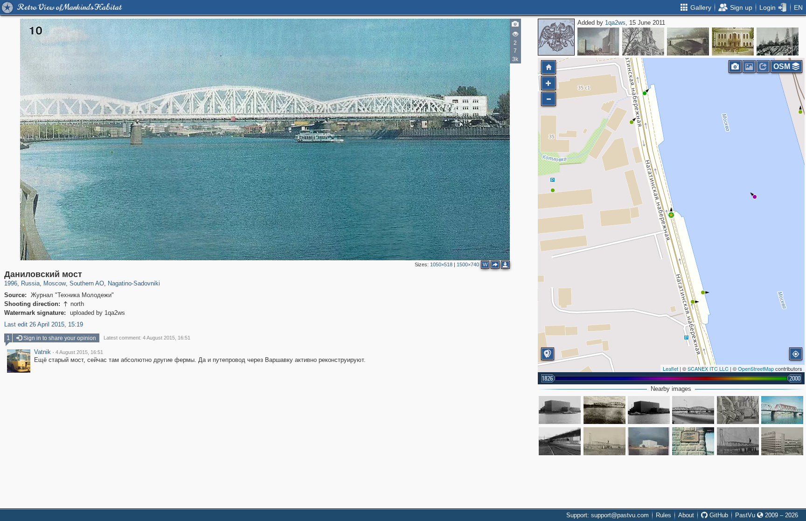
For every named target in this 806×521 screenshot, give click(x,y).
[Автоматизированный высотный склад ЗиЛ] (560, 410)
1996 (10, 283)
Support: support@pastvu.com (607, 515)
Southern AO (86, 283)
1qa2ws (615, 22)
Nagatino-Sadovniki (134, 283)
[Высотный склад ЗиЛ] (649, 410)
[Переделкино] (733, 42)
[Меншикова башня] (643, 42)
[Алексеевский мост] (604, 410)
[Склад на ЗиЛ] (560, 441)
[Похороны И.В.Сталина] (778, 42)
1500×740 (468, 264)
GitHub (718, 515)
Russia (30, 283)
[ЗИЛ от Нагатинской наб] (649, 441)
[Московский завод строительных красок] (782, 441)
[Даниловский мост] (671, 215)
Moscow (54, 283)
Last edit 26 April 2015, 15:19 (43, 324)
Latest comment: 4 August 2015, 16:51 (147, 337)
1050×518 (441, 264)
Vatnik (42, 352)
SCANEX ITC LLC (708, 368)
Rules (663, 515)
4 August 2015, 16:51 (79, 352)
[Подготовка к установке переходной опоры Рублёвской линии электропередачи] (738, 441)
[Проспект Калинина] (598, 42)
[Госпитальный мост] (688, 42)
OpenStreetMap (756, 368)
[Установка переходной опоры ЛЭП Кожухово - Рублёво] (604, 441)
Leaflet (670, 368)
